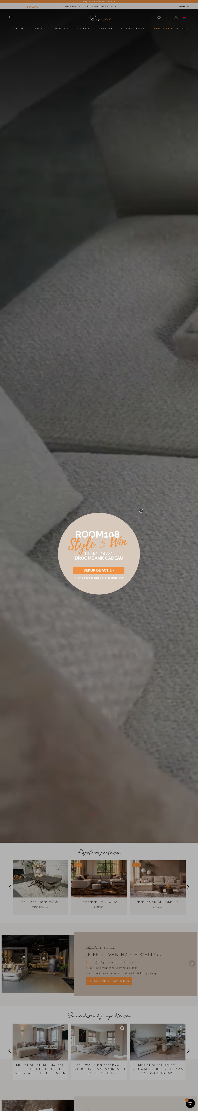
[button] (141, 511)
